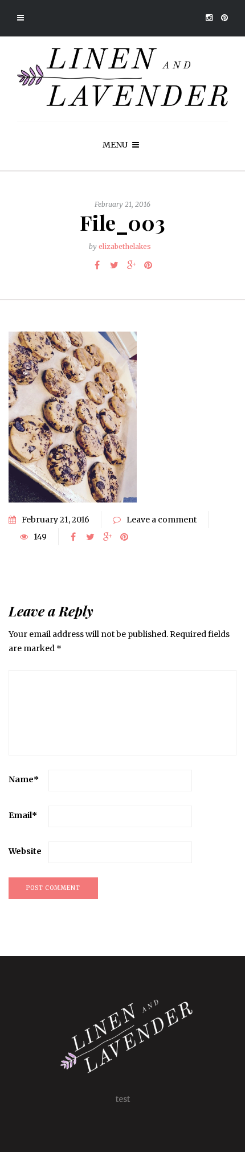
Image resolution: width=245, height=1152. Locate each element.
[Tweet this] (113, 264)
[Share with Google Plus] (131, 264)
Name (24, 779)
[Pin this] (148, 264)
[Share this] (96, 264)
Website (25, 851)
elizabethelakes (125, 246)
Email (23, 815)
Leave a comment (161, 519)
